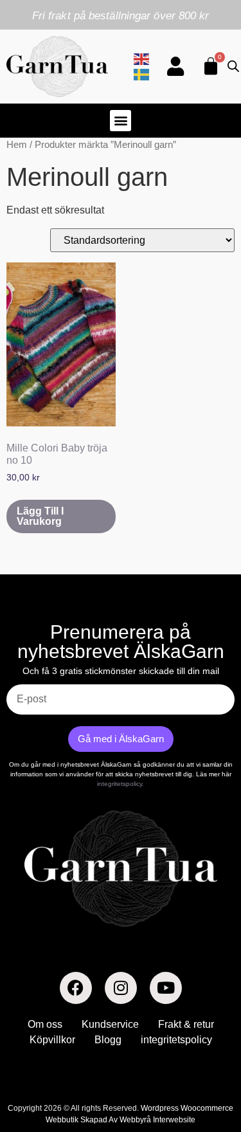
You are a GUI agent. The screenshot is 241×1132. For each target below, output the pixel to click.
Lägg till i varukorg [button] (40, 516)
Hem (16, 145)
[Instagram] (121, 988)
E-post (21, 679)
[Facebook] (76, 988)
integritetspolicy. (120, 783)
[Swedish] (142, 73)
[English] (142, 58)
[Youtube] (166, 988)
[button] (120, 120)
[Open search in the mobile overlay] (231, 66)
